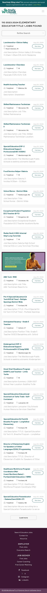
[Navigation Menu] (43, 11)
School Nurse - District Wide (15, 191)
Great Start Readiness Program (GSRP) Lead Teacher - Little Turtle (17, 371)
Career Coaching (23, 561)
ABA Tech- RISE (10, 277)
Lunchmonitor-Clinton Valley (16, 42)
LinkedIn (25, 580)
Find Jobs (23, 558)
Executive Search (23, 550)
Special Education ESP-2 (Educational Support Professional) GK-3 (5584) (14, 149)
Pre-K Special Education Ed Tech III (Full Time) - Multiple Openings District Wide (15, 299)
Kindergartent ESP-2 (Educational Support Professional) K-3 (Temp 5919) (16, 346)
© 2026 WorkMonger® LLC (10, 590)
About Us (23, 538)
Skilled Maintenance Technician (17, 104)
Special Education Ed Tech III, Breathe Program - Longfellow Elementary (16, 421)
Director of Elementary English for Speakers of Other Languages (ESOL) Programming (17, 446)
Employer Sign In (23, 590)
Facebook (25, 570)
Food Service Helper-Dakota (16, 171)
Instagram (25, 577)
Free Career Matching (23, 565)
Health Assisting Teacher (14, 84)
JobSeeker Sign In (35, 590)
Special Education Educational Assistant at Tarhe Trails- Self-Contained (17, 396)
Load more (23, 518)
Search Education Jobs (23, 532)
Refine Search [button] (23, 33)
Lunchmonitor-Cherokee (14, 65)
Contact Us (23, 535)
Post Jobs (23, 547)
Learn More (37, 5)
